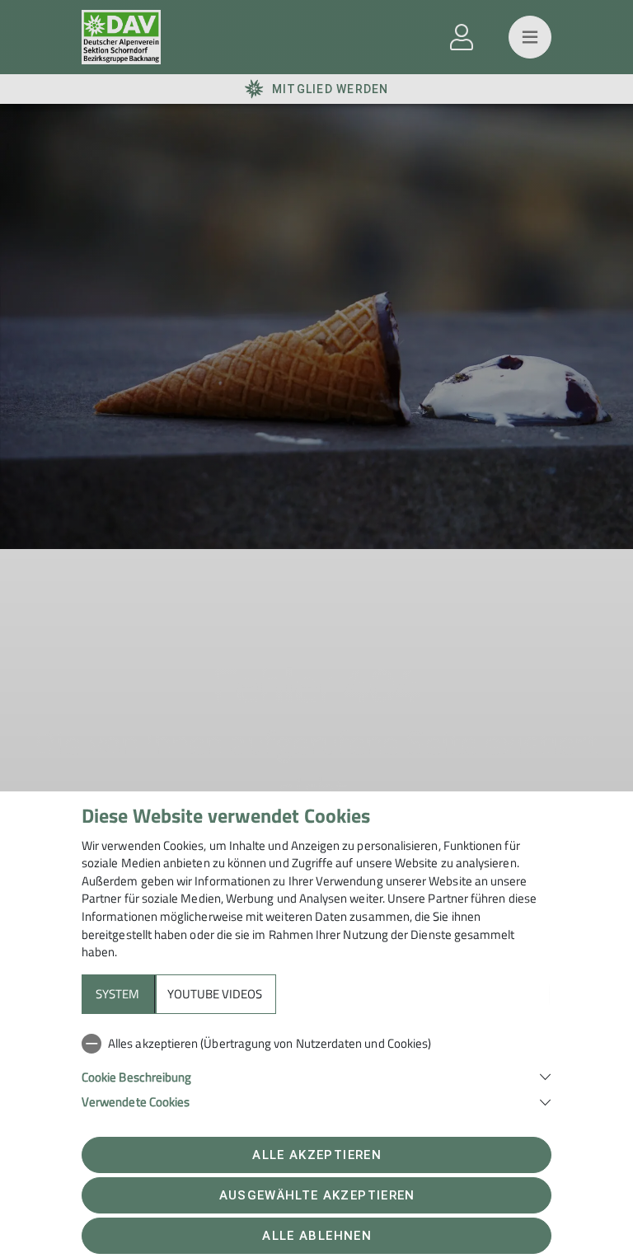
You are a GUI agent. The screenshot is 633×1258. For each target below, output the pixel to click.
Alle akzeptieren (316, 1155)
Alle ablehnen (316, 1235)
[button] (316, 1075)
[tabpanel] (316, 1069)
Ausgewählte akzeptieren (317, 1195)
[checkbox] (316, 1043)
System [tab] (117, 993)
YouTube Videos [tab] (214, 993)
